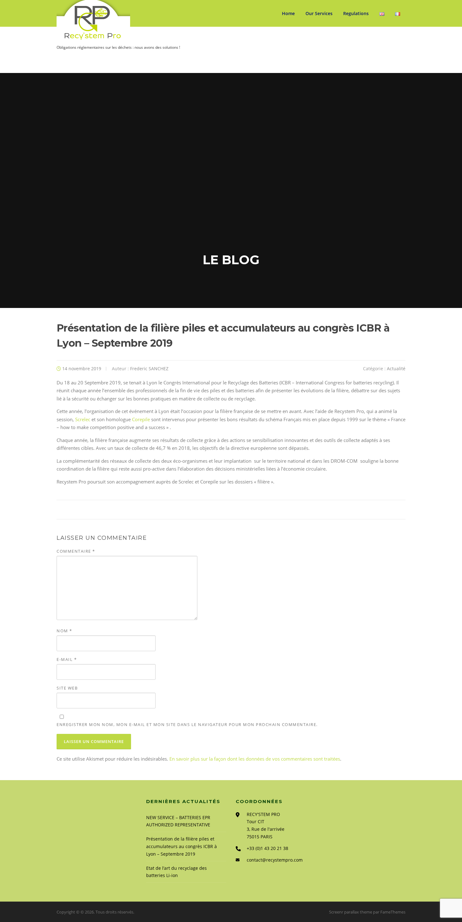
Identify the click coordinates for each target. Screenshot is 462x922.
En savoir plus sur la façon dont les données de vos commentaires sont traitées (254, 759)
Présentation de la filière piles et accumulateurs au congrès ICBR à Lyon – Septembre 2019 (181, 846)
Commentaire (76, 551)
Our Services (319, 13)
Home (288, 13)
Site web (67, 688)
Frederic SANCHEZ (149, 369)
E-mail (67, 659)
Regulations (356, 13)
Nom (64, 631)
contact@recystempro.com (275, 860)
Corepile (141, 419)
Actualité (396, 369)
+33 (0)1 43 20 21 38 (267, 848)
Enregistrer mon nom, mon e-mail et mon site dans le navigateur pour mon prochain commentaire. (187, 724)
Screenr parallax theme (350, 912)
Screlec (82, 419)
